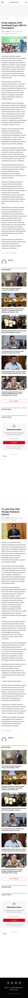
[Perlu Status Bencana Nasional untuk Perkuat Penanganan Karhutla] (14, 342)
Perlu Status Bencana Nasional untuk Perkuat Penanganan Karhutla (12, 352)
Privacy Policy (13, 448)
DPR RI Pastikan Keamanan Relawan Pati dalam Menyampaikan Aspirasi (13, 331)
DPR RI (7, 252)
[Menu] (2, 2)
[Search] (26, 2)
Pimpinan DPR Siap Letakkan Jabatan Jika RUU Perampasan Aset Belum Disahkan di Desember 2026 (12, 310)
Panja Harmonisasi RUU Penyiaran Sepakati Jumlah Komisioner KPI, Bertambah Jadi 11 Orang (12, 393)
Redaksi (8, 31)
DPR (21, 31)
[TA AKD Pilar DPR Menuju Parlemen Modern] (14, 531)
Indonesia (13, 252)
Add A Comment (14, 401)
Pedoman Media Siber (16, 987)
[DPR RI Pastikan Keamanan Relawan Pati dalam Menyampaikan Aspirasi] (14, 322)
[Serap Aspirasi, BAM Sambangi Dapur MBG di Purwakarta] (14, 44)
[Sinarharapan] (14, 2)
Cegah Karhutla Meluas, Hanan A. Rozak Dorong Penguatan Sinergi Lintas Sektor (13, 372)
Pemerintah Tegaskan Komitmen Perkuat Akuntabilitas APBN (11, 289)
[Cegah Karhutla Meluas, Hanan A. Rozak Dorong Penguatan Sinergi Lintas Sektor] (14, 363)
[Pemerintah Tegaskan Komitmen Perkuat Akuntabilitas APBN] (14, 279)
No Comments (6, 33)
